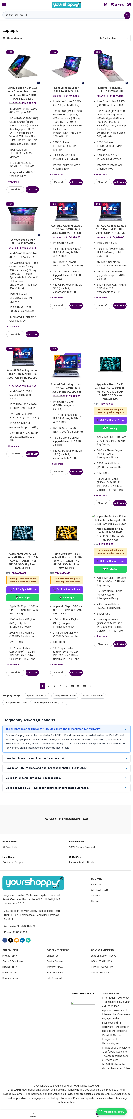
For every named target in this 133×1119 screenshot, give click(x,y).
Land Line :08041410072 (103, 952)
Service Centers (55, 958)
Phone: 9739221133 (15, 929)
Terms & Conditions (12, 958)
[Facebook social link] (4, 937)
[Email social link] (16, 937)
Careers (95, 898)
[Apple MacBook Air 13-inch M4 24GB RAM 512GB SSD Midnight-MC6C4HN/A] (110, 520)
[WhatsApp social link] (28, 937)
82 (84, 686)
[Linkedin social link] (22, 937)
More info (15, 189)
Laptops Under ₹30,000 (37, 696)
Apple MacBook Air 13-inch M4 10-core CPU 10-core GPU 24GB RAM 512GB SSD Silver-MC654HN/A (110, 391)
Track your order (55, 969)
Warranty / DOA (55, 963)
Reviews (95, 892)
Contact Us (53, 952)
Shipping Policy (10, 975)
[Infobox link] (11, 841)
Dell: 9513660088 (100, 969)
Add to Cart (32, 189)
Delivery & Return (11, 969)
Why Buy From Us (100, 886)
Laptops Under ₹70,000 (16, 702)
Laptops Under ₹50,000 (92, 696)
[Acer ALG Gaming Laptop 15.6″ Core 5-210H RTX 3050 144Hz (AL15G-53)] (66, 211)
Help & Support (54, 975)
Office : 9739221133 (101, 958)
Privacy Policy (9, 952)
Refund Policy (9, 963)
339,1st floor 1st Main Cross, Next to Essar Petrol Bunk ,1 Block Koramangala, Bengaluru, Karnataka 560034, (32, 911)
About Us (96, 881)
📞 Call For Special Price (110, 420)
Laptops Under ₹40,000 (65, 696)
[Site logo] (66, 4)
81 (78, 686)
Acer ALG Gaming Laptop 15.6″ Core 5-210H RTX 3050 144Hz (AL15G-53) (66, 229)
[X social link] (10, 937)
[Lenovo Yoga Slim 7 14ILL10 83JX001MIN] (110, 67)
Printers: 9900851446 (102, 963)
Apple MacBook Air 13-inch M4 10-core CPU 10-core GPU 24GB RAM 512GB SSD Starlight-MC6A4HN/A (66, 561)
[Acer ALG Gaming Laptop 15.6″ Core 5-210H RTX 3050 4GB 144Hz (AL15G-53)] (23, 356)
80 (72, 686)
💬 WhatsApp (110, 428)
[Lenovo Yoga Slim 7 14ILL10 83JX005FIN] (23, 219)
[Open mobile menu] (4, 5)
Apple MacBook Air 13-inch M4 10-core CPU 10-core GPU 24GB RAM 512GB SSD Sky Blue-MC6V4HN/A (23, 561)
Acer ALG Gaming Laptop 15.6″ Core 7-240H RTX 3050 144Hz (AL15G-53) (66, 388)
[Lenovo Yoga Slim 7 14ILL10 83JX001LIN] (66, 67)
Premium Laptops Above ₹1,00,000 (49, 702)
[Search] (129, 5)
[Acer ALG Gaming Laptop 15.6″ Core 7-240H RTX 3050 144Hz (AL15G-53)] (66, 363)
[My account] (106, 5)
